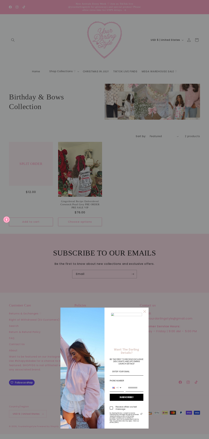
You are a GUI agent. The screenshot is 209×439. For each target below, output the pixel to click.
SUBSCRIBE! (127, 397)
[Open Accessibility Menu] (6, 219)
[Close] (145, 311)
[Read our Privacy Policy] (141, 414)
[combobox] (117, 388)
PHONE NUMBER (117, 380)
